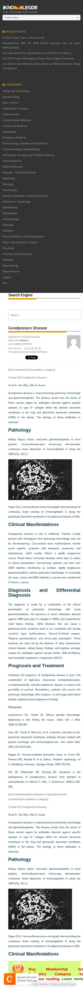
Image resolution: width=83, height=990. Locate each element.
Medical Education (13, 166)
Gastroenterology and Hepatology (21, 149)
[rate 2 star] (29, 348)
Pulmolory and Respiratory (17, 254)
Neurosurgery (10, 190)
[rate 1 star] (26, 348)
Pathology (8, 224)
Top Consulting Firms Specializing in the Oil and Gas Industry (37, 53)
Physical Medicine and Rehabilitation (23, 236)
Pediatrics (8, 230)
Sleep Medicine (11, 271)
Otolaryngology (11, 219)
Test (5, 283)
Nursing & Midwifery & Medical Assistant (25, 195)
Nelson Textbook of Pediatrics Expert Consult (54, 984)
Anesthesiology (11, 96)
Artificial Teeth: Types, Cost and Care (23, 37)
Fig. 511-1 (21, 454)
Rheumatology (11, 265)
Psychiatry (8, 248)
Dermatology (10, 131)
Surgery (7, 277)
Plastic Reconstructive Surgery (20, 242)
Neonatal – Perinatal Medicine (19, 172)
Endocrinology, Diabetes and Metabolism (25, 143)
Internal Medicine (12, 160)
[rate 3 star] (33, 348)
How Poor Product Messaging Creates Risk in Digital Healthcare (38, 58)
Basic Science (11, 102)
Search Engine (20, 295)
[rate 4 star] (36, 348)
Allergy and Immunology (16, 91)
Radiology (8, 259)
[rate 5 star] (40, 348)
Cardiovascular (11, 114)
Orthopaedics (10, 213)
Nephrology (9, 178)
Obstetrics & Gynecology (17, 201)
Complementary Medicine (17, 120)
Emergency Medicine (14, 137)
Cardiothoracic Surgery (15, 108)
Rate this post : (15, 348)
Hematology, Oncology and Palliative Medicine (28, 155)
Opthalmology (10, 207)
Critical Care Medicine (15, 126)
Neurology (8, 184)
